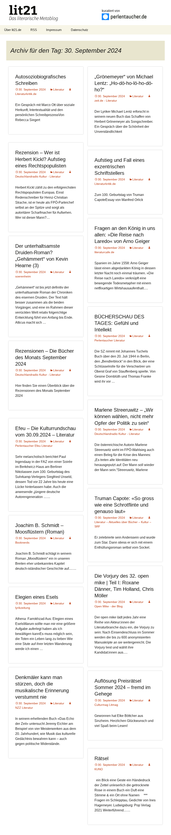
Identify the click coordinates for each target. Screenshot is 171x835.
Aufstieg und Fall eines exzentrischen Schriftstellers (119, 166)
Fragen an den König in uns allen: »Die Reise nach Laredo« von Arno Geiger (124, 234)
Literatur (58, 89)
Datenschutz (79, 30)
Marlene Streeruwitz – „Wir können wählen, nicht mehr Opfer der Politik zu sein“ (123, 416)
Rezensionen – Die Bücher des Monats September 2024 (44, 357)
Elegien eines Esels (36, 597)
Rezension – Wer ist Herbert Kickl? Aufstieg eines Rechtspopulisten (40, 159)
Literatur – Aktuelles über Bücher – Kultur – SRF (122, 524)
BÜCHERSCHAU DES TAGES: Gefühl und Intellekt (119, 323)
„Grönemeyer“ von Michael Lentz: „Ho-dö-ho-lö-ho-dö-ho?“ (123, 83)
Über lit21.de (12, 30)
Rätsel (101, 758)
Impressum (54, 30)
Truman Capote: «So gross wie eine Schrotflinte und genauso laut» (124, 504)
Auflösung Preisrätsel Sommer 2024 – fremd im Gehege (122, 687)
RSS (33, 30)
